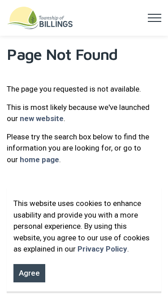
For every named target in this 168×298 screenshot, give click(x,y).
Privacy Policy (102, 248)
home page (39, 159)
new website (42, 118)
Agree (29, 273)
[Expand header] (154, 18)
